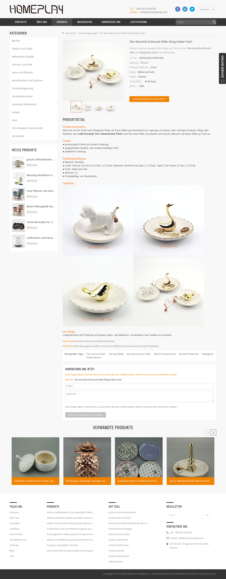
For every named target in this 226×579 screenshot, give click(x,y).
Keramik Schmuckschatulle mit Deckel (94, 341)
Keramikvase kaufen (119, 534)
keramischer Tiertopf (119, 517)
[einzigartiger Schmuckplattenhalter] (139, 461)
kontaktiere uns (111, 22)
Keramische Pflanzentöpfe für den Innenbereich (129, 523)
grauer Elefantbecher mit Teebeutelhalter (41, 159)
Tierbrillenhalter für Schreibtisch (41, 222)
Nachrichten (84, 22)
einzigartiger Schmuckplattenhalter (140, 481)
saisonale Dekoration (24, 104)
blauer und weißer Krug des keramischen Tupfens (70, 539)
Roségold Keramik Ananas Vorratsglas (88, 481)
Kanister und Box (22, 64)
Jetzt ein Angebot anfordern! (85, 414)
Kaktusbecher (116, 561)
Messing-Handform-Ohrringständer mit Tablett (41, 175)
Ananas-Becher (116, 550)
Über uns (42, 22)
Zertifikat (14, 528)
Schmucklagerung (22, 88)
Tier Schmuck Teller (96, 353)
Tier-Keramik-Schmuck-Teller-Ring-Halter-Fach (98, 379)
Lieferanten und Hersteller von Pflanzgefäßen (41, 237)
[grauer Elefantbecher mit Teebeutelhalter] (18, 162)
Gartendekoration (22, 96)
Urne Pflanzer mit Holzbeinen (41, 191)
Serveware (18, 136)
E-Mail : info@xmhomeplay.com (187, 538)
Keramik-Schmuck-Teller (139, 353)
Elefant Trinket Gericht (165, 353)
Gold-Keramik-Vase (119, 545)
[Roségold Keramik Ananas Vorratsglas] (87, 461)
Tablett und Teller (22, 48)
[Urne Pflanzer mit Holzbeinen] (18, 194)
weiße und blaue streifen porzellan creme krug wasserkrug (70, 517)
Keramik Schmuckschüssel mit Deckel (36, 481)
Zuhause (14, 512)
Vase (14, 120)
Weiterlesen (32, 165)
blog (12, 550)
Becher (16, 40)
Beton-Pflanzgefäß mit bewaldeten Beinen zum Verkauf (41, 206)
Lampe (16, 112)
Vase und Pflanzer (22, 72)
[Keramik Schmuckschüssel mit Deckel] (35, 461)
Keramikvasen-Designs (120, 528)
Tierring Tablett (116, 353)
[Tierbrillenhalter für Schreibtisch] (18, 225)
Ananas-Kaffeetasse (119, 556)
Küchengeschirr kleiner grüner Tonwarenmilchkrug (70, 534)
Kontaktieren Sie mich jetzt (149, 99)
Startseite (21, 22)
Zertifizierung (138, 22)
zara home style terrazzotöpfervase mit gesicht (70, 550)
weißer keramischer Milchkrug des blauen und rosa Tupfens (70, 523)
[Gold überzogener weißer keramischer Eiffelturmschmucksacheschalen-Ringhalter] (190, 461)
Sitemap (14, 545)
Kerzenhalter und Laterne (27, 80)
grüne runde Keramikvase (122, 512)
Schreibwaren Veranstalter (27, 128)
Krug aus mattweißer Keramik (62, 545)
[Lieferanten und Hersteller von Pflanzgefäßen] (18, 241)
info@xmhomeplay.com (148, 12)
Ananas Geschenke (118, 539)
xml (12, 556)
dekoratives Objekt (23, 56)
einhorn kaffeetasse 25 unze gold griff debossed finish (70, 512)
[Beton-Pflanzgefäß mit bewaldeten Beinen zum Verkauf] (18, 209)
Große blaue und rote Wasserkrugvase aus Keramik (70, 528)
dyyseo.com (209, 573)
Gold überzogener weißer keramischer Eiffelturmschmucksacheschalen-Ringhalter (116, 346)
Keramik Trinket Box (189, 353)
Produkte (62, 22)
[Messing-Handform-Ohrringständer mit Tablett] (18, 178)
